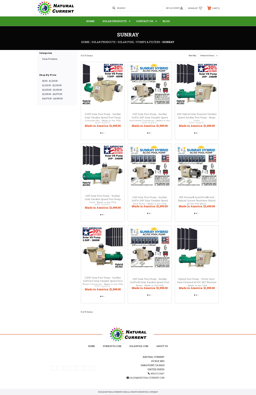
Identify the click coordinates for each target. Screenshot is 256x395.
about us (162, 346)
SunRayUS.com (112, 346)
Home (90, 21)
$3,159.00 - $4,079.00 (52, 94)
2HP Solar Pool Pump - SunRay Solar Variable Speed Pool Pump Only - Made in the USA (103, 199)
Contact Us (144, 21)
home (91, 346)
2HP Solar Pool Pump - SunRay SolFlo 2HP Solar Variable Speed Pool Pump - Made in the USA (150, 200)
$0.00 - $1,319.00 (50, 80)
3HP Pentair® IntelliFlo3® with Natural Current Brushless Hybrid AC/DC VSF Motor (197, 200)
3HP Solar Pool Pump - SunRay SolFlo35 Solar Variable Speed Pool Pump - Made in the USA (149, 282)
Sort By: (192, 55)
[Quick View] (118, 68)
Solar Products (115, 21)
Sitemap (153, 392)
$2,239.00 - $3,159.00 (52, 89)
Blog (166, 21)
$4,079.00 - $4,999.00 (52, 98)
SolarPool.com (138, 346)
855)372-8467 (157, 373)
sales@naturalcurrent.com (146, 377)
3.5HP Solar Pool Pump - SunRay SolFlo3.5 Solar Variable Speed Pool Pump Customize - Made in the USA (103, 281)
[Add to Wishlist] (118, 76)
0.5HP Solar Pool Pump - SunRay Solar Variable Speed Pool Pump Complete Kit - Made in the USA (103, 117)
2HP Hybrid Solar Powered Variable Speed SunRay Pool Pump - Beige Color (197, 117)
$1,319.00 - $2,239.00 (52, 85)
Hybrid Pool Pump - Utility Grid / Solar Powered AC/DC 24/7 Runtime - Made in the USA (197, 282)
